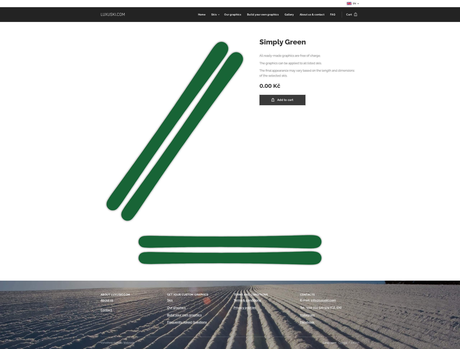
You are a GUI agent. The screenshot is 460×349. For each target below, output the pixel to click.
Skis (170, 300)
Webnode (129, 342)
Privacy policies (245, 307)
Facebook (307, 322)
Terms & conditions (247, 300)
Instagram (307, 315)
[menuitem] (202, 14)
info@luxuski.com (323, 300)
